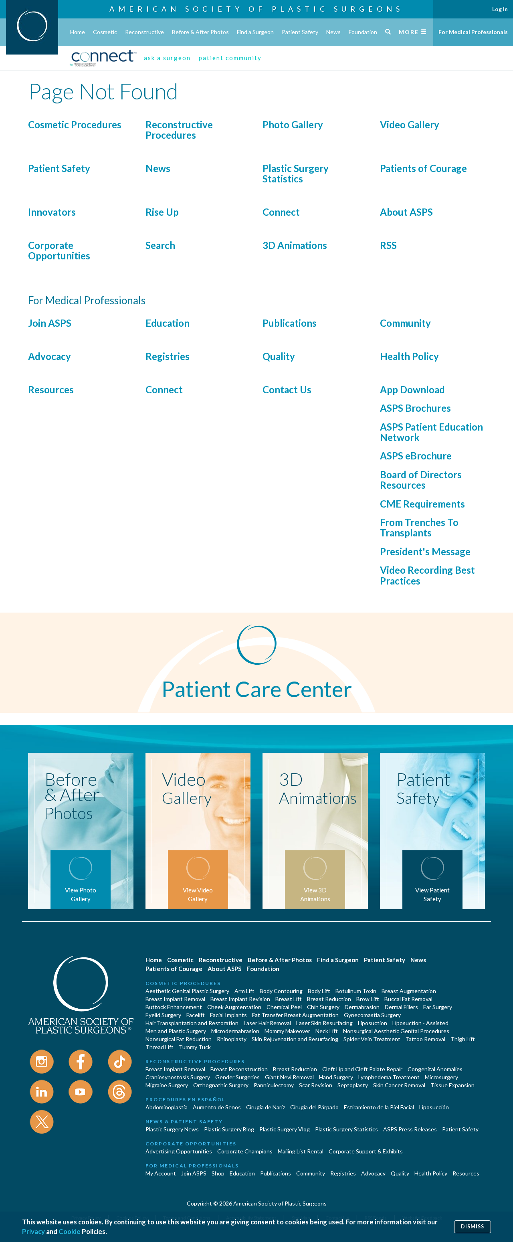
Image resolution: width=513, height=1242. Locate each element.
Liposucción (434, 1107)
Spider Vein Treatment (371, 1039)
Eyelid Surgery (163, 1014)
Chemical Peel (284, 1006)
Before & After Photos (200, 31)
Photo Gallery (293, 124)
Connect (281, 212)
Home (77, 31)
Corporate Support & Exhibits (366, 1151)
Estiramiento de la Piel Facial (379, 1107)
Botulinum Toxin (355, 990)
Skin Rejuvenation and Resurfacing (295, 1039)
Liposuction (372, 1022)
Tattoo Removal (425, 1039)
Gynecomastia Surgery (372, 1014)
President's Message (425, 551)
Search (160, 245)
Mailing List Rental (300, 1151)
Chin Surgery (323, 1006)
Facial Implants (228, 1014)
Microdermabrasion (235, 1031)
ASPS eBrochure (416, 455)
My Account (160, 1173)
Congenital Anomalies (435, 1069)
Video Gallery (409, 124)
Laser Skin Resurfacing (324, 1022)
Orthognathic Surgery (220, 1085)
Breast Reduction (329, 998)
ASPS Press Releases (410, 1129)
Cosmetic (105, 31)
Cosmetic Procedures (74, 124)
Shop (218, 1173)
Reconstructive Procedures (179, 130)
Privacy (33, 1231)
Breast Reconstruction (239, 1069)
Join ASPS (49, 323)
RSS (388, 245)
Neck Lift (326, 1031)
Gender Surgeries (237, 1077)
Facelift (195, 1014)
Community (405, 323)
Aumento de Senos (217, 1107)
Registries (167, 356)
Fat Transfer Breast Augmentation (295, 1014)
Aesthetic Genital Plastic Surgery (187, 990)
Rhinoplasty (231, 1039)
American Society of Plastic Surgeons (256, 8)
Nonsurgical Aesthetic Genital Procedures (396, 1031)
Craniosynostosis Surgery (177, 1077)
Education (167, 323)
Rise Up (162, 212)
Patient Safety (300, 31)
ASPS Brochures (415, 408)
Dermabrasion (362, 1006)
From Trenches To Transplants (419, 527)
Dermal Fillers (401, 1006)
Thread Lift (159, 1047)
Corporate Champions (245, 1151)
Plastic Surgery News (172, 1129)
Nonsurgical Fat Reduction (178, 1039)
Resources (51, 389)
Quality (279, 356)
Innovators (52, 212)
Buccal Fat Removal (408, 998)
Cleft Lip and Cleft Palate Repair (362, 1069)
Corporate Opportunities (59, 250)
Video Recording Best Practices (427, 575)
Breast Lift (288, 998)
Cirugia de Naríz (265, 1107)
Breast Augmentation (409, 990)
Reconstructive (144, 31)
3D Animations (295, 245)
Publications (290, 323)
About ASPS (406, 212)
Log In (500, 9)
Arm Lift (244, 990)
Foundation (363, 31)
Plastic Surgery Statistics (296, 173)
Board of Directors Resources (421, 480)
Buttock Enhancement (173, 1006)
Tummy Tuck (195, 1047)
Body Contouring (281, 990)
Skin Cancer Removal (399, 1085)
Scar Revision (315, 1085)
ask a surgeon (167, 57)
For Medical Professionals (473, 31)
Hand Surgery (336, 1077)
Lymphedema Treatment (389, 1077)
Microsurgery (441, 1077)
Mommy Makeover (287, 1031)
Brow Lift (367, 998)
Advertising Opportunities (178, 1151)
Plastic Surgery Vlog (284, 1129)
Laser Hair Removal (267, 1022)
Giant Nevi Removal (289, 1077)
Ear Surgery (437, 1006)
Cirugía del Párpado (314, 1107)
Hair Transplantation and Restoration (191, 1022)
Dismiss (472, 1227)
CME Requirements (422, 504)
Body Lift (319, 990)
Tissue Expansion (452, 1085)
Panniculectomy (274, 1085)
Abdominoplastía (166, 1107)
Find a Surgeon (255, 31)
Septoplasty (352, 1085)
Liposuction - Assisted (420, 1022)
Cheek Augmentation (234, 1006)
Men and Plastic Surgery (175, 1031)
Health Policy (409, 356)
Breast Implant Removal (175, 998)
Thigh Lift (462, 1039)
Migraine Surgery (166, 1085)
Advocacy (49, 356)
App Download (412, 389)
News (333, 31)
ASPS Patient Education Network (431, 432)
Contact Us (287, 389)
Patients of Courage (423, 168)
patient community (230, 57)
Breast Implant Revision (240, 998)
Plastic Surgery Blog (229, 1129)
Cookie (70, 1231)
